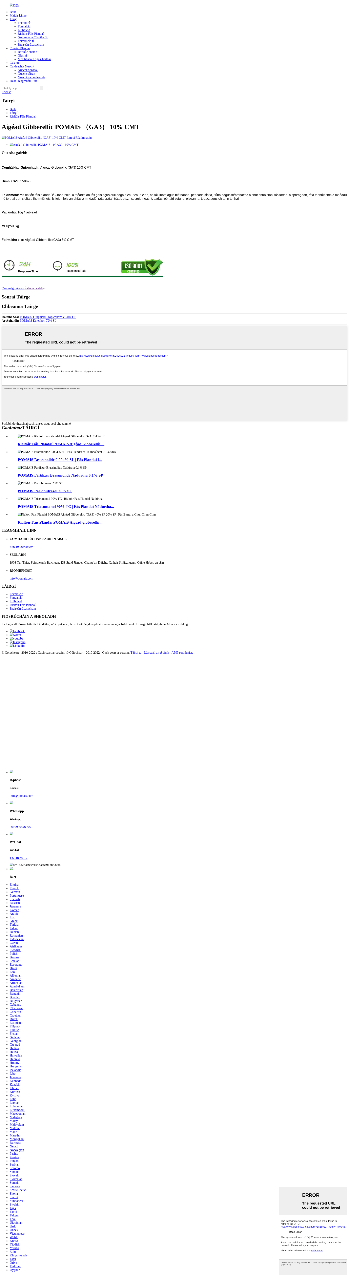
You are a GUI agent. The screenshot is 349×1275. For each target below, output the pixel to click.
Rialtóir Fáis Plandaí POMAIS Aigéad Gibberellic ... (61, 444)
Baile (13, 12)
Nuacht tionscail (28, 70)
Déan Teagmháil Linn (24, 81)
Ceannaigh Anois (13, 288)
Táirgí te (135, 652)
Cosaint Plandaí (20, 48)
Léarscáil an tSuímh (156, 652)
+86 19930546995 (21, 546)
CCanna (15, 62)
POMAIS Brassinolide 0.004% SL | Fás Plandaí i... (60, 460)
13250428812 (18, 858)
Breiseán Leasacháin (31, 44)
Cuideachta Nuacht (22, 66)
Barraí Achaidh (27, 52)
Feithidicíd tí (26, 41)
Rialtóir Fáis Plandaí (31, 33)
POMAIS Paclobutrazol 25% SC (45, 491)
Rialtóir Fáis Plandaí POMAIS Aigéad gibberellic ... (60, 522)
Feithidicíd (24, 22)
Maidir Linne (18, 15)
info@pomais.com (21, 578)
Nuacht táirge (26, 73)
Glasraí (22, 55)
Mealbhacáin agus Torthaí (34, 59)
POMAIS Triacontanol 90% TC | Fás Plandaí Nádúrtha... (66, 506)
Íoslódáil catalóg (34, 288)
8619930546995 (20, 827)
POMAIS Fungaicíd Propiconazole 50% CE (48, 317)
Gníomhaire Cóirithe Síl (33, 37)
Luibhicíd (24, 30)
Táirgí (13, 19)
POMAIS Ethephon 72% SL (38, 320)
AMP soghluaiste (182, 652)
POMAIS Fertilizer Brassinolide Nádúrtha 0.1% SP (60, 475)
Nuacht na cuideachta (31, 77)
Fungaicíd (24, 26)
